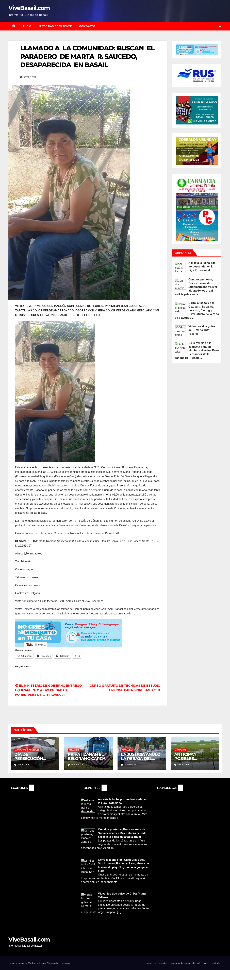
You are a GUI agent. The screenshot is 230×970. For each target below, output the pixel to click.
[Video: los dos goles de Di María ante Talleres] (180, 330)
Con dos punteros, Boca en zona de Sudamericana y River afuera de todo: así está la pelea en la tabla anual (122, 833)
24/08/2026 (24, 765)
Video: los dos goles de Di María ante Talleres (201, 330)
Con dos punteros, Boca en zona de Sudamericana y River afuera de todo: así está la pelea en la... (196, 287)
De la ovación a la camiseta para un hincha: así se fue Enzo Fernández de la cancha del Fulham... (197, 350)
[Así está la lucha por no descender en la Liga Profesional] (180, 267)
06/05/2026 (130, 765)
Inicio (27, 26)
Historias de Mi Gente (55, 26)
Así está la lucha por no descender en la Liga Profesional (201, 266)
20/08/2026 (77, 765)
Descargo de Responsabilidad (185, 963)
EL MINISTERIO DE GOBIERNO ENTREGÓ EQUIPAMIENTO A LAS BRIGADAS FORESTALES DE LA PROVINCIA (48, 690)
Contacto (87, 26)
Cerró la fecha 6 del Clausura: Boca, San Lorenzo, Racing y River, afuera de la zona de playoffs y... (197, 310)
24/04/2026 (183, 765)
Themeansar (64, 963)
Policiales (34, 750)
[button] (220, 26)
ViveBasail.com (29, 7)
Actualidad (20, 750)
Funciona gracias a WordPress (23, 963)
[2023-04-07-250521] (68, 632)
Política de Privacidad (156, 963)
